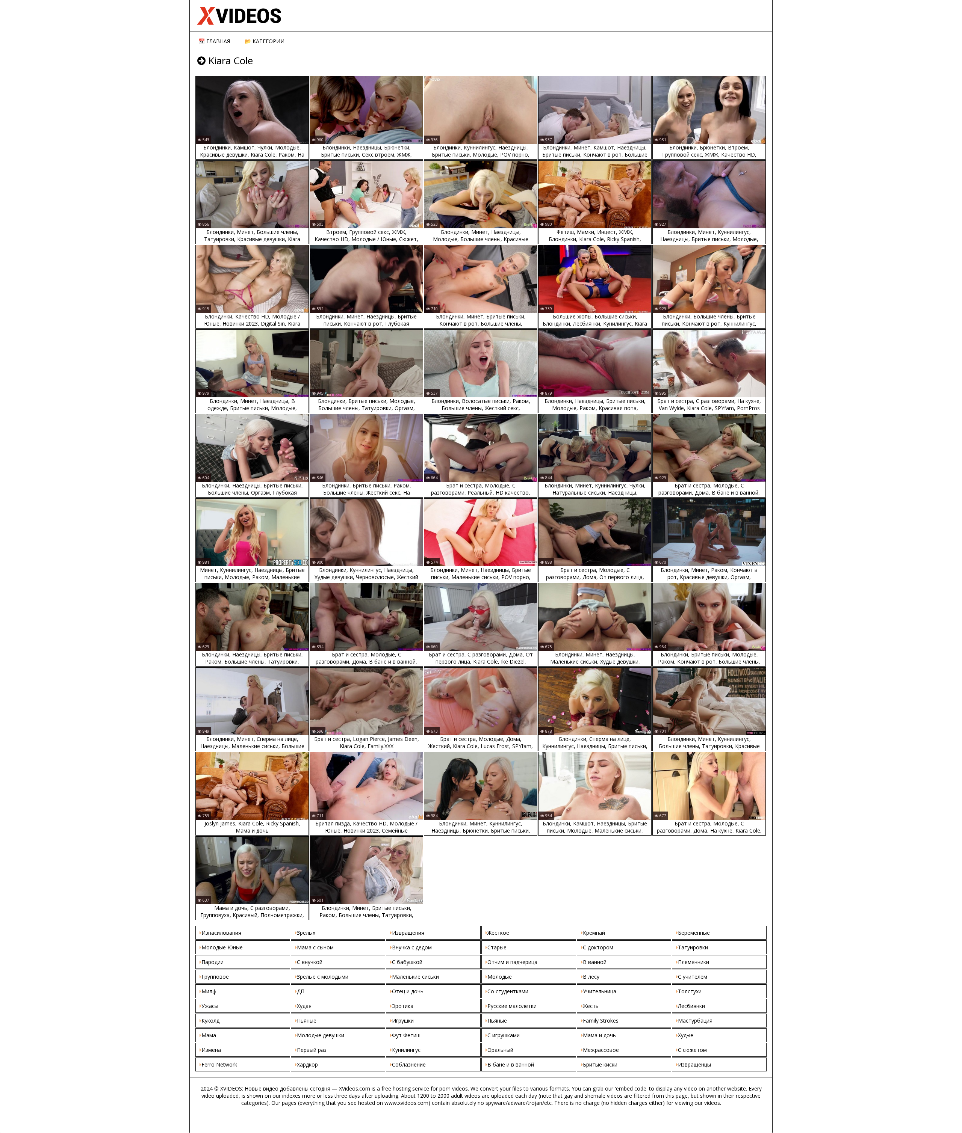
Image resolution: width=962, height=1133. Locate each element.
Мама (208, 1035)
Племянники (693, 962)
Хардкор (307, 1064)
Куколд (210, 1020)
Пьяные (306, 1020)
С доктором (598, 947)
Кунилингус (406, 1049)
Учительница (599, 991)
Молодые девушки (320, 1035)
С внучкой (309, 962)
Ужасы (209, 1005)
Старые (497, 947)
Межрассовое (601, 1049)
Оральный (500, 1049)
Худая (304, 1005)
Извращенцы (694, 1064)
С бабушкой (407, 962)
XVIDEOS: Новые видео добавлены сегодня (275, 1088)
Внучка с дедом (412, 947)
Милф (208, 991)
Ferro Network (219, 1064)
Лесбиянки (691, 1005)
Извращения (408, 932)
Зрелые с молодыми (322, 976)
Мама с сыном (315, 947)
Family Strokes (601, 1020)
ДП (300, 991)
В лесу (591, 976)
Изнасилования (221, 932)
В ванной (595, 962)
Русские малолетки (512, 1005)
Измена (211, 1049)
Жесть (591, 1005)
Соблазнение (409, 1064)
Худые (685, 1035)
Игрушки (403, 1020)
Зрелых (306, 932)
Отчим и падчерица (512, 962)
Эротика (402, 1005)
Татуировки (693, 947)
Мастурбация (695, 1020)
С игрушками (503, 1035)
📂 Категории (264, 41)
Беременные (694, 932)
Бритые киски (600, 1064)
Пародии (212, 962)
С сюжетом (692, 1049)
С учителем (692, 976)
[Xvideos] (483, 16)
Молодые (499, 976)
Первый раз (312, 1049)
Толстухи (690, 991)
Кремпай (594, 932)
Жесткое (498, 932)
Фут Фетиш (406, 1035)
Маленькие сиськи (415, 976)
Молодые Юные (222, 947)
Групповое (215, 976)
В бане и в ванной (510, 1064)
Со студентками (507, 991)
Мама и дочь (599, 1035)
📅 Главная (214, 41)
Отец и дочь (408, 991)
